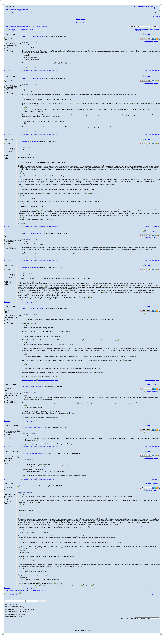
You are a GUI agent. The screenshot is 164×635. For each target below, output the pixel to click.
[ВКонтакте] (153, 39)
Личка (150, 13)
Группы (150, 6)
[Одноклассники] (157, 39)
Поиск (134, 6)
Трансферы (34, 13)
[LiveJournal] (159, 39)
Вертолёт (43, 13)
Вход (156, 13)
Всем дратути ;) (81, 19)
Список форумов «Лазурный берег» (16, 26)
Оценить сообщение (152, 70)
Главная (7, 13)
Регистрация (156, 16)
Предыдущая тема (141, 30)
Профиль (143, 13)
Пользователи (142, 6)
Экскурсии (15, 13)
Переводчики (25, 13)
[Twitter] (155, 39)
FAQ (156, 6)
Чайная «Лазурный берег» (38, 26)
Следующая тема (153, 30)
